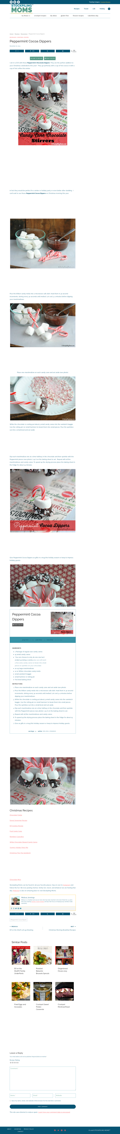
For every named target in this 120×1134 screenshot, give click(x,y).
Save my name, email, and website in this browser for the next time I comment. (36, 1101)
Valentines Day (93, 16)
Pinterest (16, 890)
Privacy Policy (29, 1129)
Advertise (17, 1129)
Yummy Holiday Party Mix (19, 847)
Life (94, 9)
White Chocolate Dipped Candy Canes (23, 842)
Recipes (77, 9)
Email (35, 1095)
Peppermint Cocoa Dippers (19, 919)
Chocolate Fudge (16, 815)
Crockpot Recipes (105, 2)
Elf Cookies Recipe (16, 826)
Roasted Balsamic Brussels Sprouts (42, 971)
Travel (86, 9)
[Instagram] (14, 2)
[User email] (20, 908)
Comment (14, 1068)
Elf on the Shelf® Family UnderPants (19, 971)
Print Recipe (50, 58)
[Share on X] (47, 51)
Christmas (20, 37)
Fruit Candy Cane (16, 831)
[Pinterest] (18, 2)
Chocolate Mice (15, 879)
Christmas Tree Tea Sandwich (20, 853)
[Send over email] (63, 51)
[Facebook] (11, 2)
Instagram (66, 885)
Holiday (102, 9)
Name (13, 1095)
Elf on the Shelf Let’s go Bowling (21, 928)
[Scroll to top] (116, 1127)
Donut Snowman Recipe (18, 820)
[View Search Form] (109, 9)
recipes (34, 901)
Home (11, 34)
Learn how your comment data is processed (54, 1112)
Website (59, 1095)
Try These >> (26, 16)
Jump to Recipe (37, 58)
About (9, 1129)
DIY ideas (53, 16)
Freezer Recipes (78, 16)
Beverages (24, 34)
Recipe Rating (15, 1060)
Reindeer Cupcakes (17, 837)
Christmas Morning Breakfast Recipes (62, 928)
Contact (20, 1131)
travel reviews (40, 901)
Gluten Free (65, 16)
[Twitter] (16, 908)
